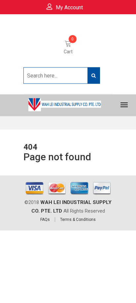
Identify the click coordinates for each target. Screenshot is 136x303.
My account (69, 7)
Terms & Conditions (78, 219)
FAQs (45, 219)
